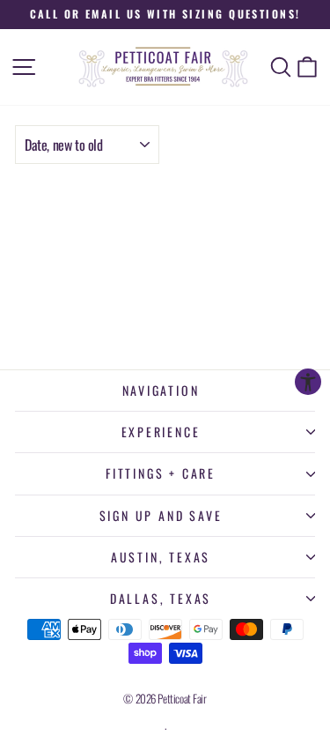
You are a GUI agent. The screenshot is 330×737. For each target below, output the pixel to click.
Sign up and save (161, 515)
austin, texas (160, 556)
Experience (161, 431)
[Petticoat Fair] (165, 67)
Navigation (161, 390)
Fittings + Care (161, 473)
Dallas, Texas (160, 598)
